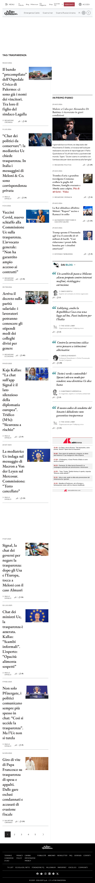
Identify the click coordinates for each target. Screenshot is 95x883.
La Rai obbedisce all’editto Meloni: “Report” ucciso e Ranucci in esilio (65, 211)
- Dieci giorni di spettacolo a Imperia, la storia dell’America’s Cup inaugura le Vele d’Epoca (71, 454)
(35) (91, 221)
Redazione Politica (61, 165)
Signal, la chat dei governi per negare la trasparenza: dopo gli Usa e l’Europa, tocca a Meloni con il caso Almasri (12, 568)
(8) (26, 121)
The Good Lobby (67, 326)
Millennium (34, 4)
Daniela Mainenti (67, 356)
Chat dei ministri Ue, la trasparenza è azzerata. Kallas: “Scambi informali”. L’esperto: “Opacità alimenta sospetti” (12, 639)
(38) (60, 363)
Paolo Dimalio (6, 198)
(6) (92, 197)
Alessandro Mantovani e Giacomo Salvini (64, 221)
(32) (23, 821)
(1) (60, 297)
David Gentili (65, 291)
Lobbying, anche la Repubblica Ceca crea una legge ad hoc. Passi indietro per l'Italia (73, 313)
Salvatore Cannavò (7, 821)
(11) (22, 437)
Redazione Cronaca (8, 121)
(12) (24, 498)
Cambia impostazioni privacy (30, 858)
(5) (22, 745)
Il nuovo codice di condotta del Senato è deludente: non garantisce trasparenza (73, 411)
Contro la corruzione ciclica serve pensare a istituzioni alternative (72, 346)
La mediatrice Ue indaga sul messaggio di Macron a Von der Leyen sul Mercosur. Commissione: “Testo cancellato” (13, 471)
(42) (24, 355)
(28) (91, 165)
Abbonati (69, 4)
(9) (60, 397)
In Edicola (21, 4)
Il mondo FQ (57, 4)
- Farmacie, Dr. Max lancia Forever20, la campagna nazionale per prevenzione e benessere (71, 466)
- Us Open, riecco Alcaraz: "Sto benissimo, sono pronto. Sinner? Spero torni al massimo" (72, 448)
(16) (25, 197)
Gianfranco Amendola (70, 391)
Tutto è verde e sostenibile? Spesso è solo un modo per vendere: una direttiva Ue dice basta (73, 379)
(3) (60, 332)
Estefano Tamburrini (62, 254)
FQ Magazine (43, 4)
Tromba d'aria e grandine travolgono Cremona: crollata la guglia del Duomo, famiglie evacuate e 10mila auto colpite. (66, 183)
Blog (27, 4)
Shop (51, 4)
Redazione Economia (8, 279)
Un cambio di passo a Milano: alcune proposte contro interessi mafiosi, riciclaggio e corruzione (74, 279)
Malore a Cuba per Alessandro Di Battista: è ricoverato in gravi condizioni (70, 112)
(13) (60, 428)
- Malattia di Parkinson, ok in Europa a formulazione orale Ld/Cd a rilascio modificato (69, 484)
